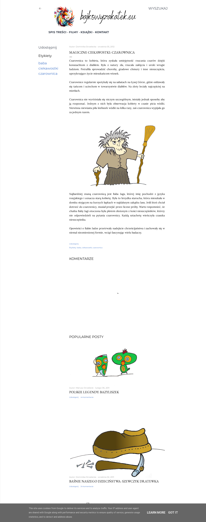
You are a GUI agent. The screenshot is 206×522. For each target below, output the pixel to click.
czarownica (47, 74)
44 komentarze (87, 397)
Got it (173, 512)
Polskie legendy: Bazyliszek (94, 392)
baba (42, 63)
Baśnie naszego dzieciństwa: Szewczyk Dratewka (114, 481)
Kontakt (102, 32)
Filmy (73, 32)
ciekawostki (48, 68)
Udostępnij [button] (47, 47)
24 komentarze (87, 486)
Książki (86, 32)
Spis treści (57, 32)
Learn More (156, 512)
